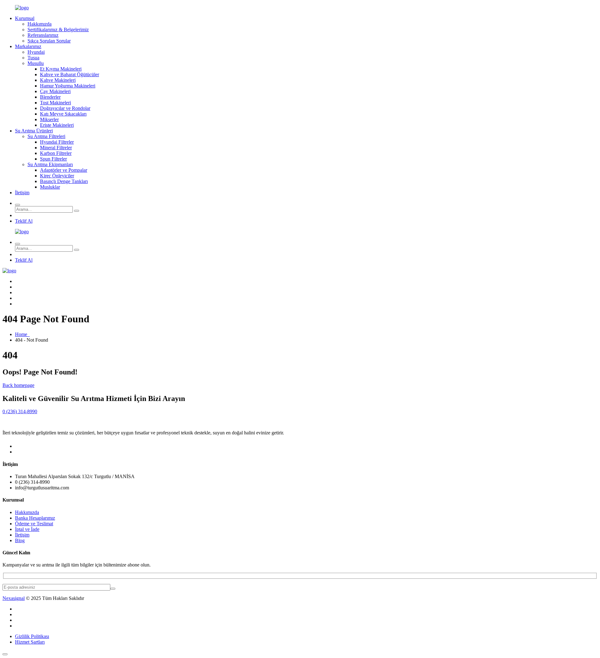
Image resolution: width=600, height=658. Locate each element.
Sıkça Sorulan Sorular (49, 40)
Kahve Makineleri (58, 80)
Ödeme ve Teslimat (34, 523)
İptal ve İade (27, 529)
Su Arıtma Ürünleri (34, 130)
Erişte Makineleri (57, 125)
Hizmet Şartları (30, 642)
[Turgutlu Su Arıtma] (22, 7)
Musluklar (50, 187)
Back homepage (18, 385)
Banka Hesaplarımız (35, 518)
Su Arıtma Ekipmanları (50, 164)
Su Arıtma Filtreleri (46, 136)
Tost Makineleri (55, 102)
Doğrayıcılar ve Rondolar (65, 108)
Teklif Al (23, 221)
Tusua (33, 57)
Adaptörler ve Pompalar (63, 170)
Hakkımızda (40, 24)
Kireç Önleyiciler (57, 175)
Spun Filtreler (53, 158)
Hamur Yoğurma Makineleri (67, 85)
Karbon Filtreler (56, 153)
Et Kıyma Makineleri (61, 69)
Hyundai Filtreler (57, 142)
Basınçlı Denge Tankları (64, 181)
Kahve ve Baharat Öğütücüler (69, 74)
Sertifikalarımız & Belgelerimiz (58, 29)
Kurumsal (24, 18)
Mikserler (49, 119)
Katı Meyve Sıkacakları (63, 113)
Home (22, 334)
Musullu (36, 63)
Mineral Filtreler (56, 147)
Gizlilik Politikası (32, 636)
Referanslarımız (43, 35)
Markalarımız (28, 46)
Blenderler (50, 97)
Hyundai (36, 52)
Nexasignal (13, 598)
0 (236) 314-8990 (19, 411)
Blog (20, 540)
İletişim (22, 192)
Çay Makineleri (55, 91)
